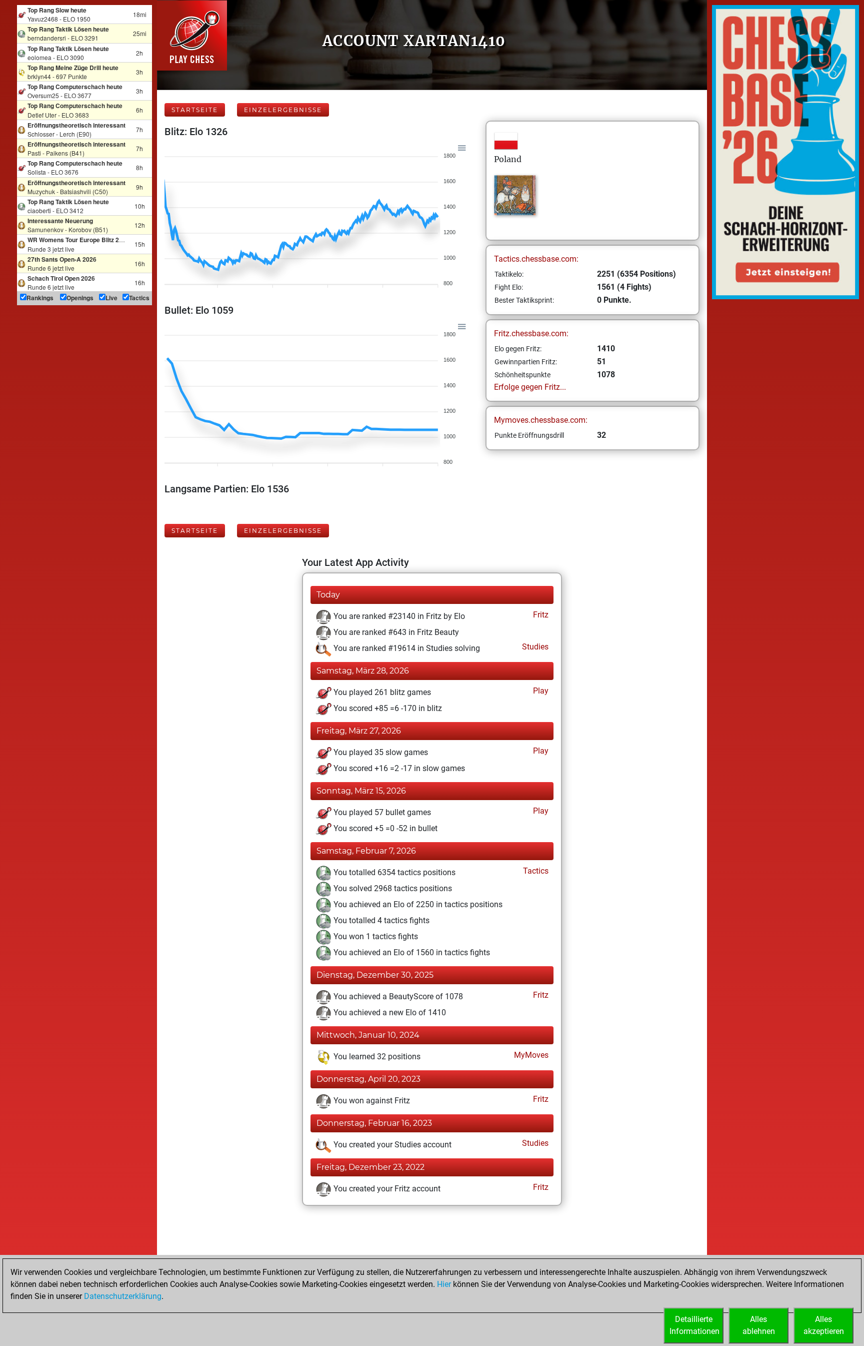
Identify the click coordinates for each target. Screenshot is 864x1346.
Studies (534, 646)
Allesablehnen (758, 1325)
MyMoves (530, 1055)
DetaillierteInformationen (695, 1325)
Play (539, 691)
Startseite (195, 110)
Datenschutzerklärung (123, 1296)
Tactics (534, 871)
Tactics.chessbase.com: (536, 259)
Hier (444, 1284)
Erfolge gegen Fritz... (530, 387)
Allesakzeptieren (824, 1325)
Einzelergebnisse (283, 110)
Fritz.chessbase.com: (531, 333)
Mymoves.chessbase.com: (541, 420)
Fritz (539, 614)
